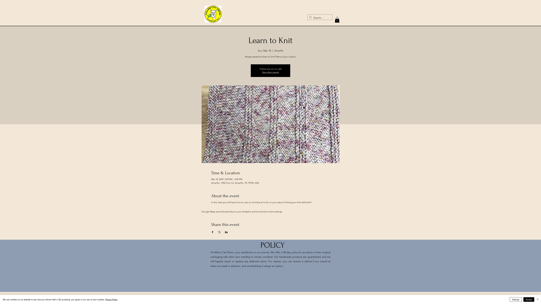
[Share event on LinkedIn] (226, 232)
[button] (337, 20)
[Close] (537, 299)
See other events (270, 72)
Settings (515, 299)
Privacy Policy (111, 299)
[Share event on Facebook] (212, 232)
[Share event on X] (219, 232)
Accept (529, 299)
